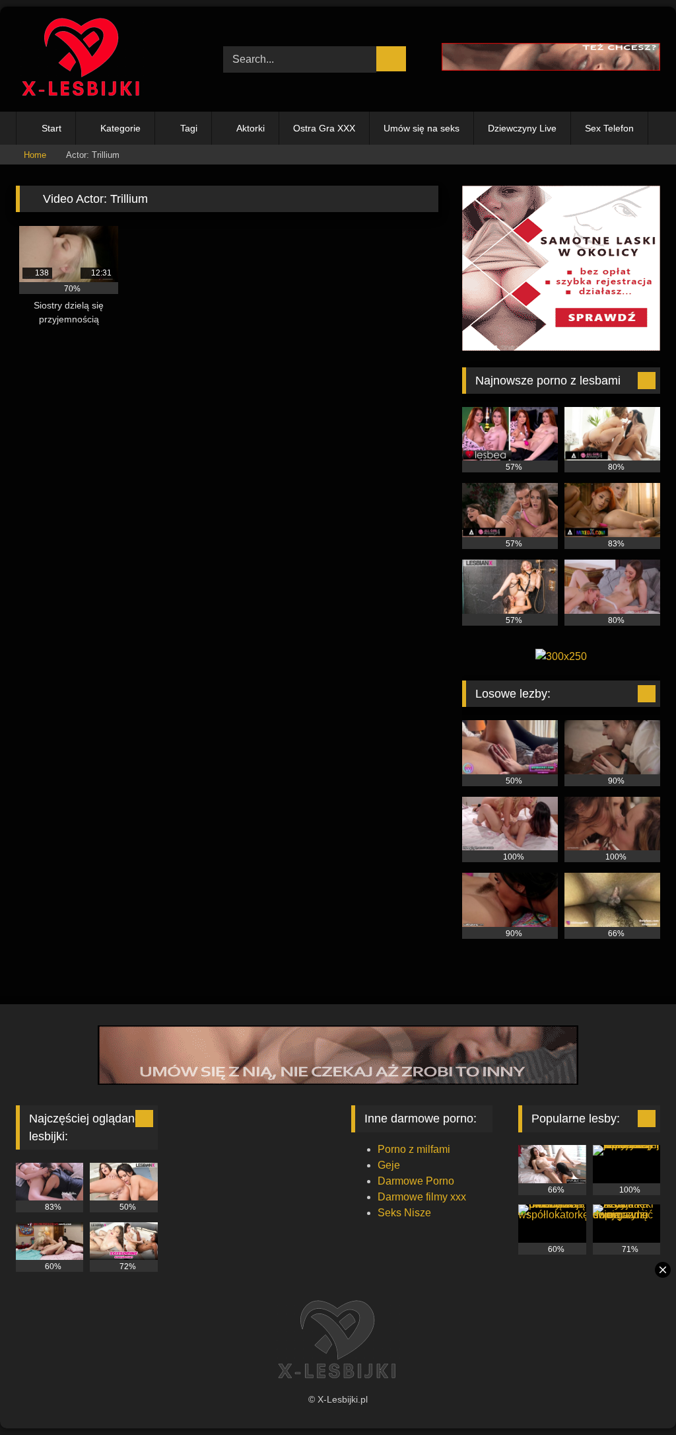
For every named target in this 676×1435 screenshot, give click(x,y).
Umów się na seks (421, 128)
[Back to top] (636, 1396)
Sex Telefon (609, 128)
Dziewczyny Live (522, 128)
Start (51, 128)
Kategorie (120, 128)
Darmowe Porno (416, 1181)
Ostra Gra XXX (324, 128)
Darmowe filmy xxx (422, 1196)
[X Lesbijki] (104, 59)
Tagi (188, 128)
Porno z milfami (414, 1149)
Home (35, 155)
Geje (389, 1165)
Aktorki (250, 128)
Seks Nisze (404, 1212)
